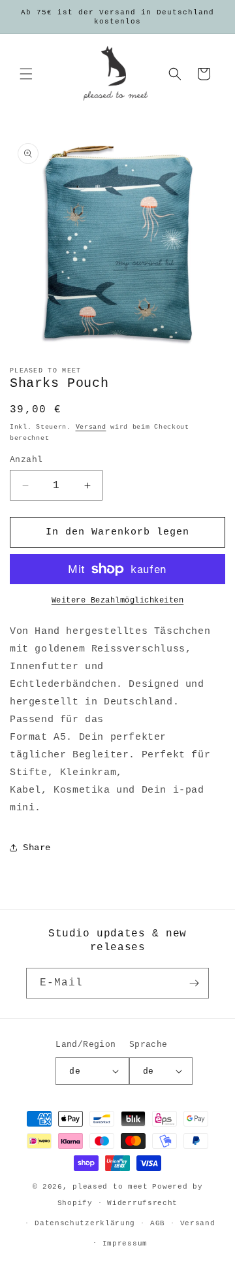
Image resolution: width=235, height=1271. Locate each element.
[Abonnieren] (194, 983)
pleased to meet (110, 1187)
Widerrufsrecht (142, 1203)
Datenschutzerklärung (85, 1223)
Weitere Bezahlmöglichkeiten (118, 600)
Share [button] (37, 847)
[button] (26, 73)
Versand (91, 427)
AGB (157, 1223)
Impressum (125, 1243)
